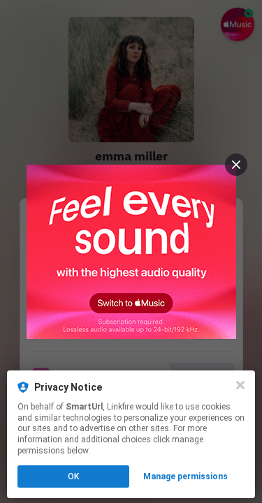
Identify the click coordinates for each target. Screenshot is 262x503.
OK (73, 476)
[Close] (240, 385)
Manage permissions (185, 476)
